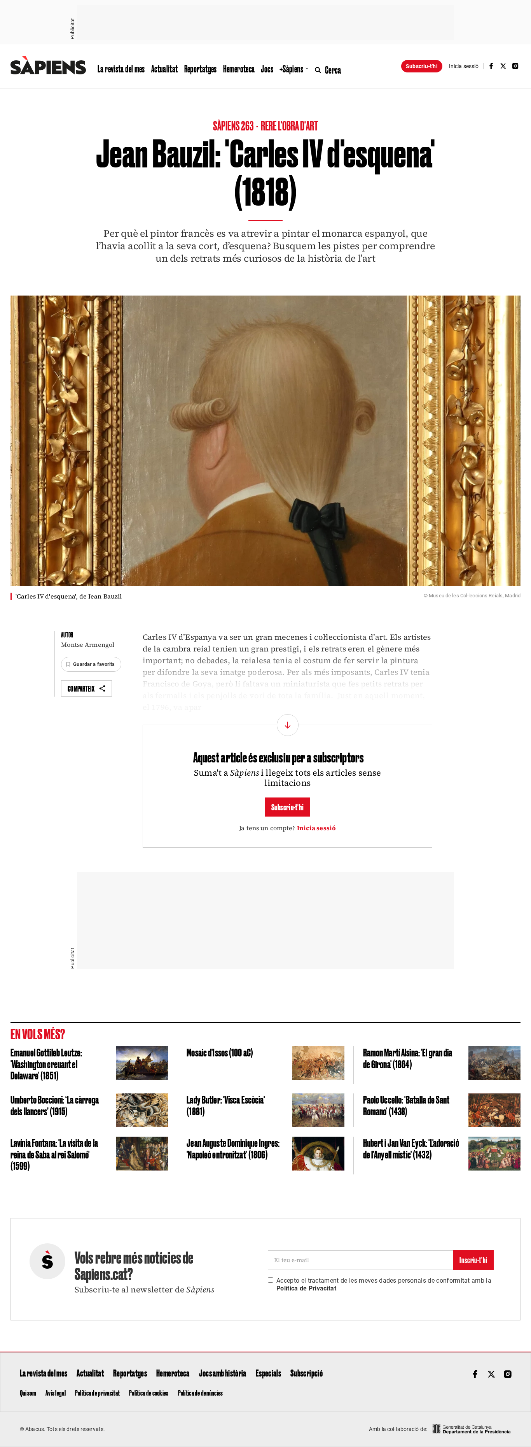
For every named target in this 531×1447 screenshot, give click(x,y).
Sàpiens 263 (234, 125)
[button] (91, 664)
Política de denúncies (200, 1392)
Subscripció (306, 1372)
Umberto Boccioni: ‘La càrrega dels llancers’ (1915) (54, 1105)
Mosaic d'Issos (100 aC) (220, 1052)
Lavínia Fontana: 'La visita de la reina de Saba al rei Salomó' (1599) (54, 1153)
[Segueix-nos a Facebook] (491, 66)
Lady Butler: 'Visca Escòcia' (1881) (225, 1105)
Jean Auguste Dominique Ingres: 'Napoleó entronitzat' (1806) (233, 1148)
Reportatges (200, 68)
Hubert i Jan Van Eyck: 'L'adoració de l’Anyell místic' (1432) (411, 1148)
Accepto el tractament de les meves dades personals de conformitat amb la (383, 1284)
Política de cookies (148, 1392)
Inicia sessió (316, 828)
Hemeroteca (239, 68)
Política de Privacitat (306, 1288)
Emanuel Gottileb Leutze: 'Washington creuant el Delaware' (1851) (46, 1063)
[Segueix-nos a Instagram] (515, 66)
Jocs (267, 68)
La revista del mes (121, 68)
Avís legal (55, 1392)
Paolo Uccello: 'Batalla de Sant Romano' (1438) (406, 1105)
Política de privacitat (97, 1392)
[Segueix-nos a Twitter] (503, 66)
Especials (268, 1372)
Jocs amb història (222, 1372)
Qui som (28, 1392)
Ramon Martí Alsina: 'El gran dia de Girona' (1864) (407, 1057)
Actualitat (164, 68)
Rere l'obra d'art (289, 125)
